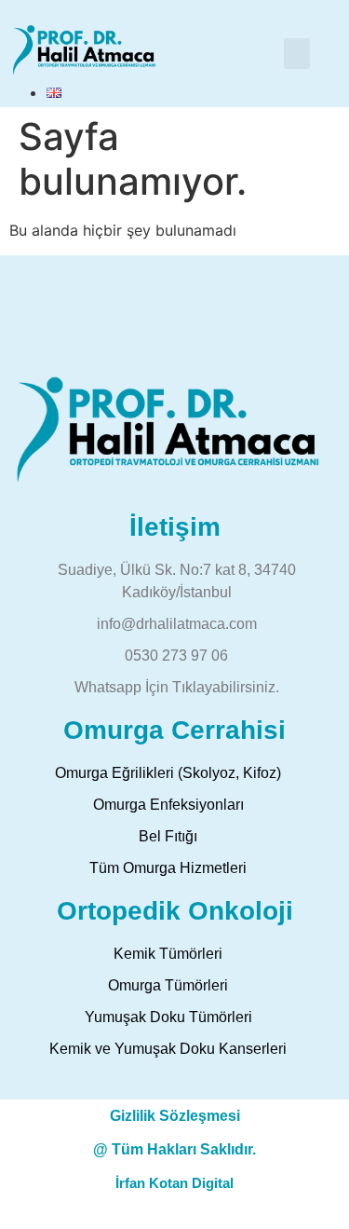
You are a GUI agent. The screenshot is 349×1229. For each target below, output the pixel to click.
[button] (297, 53)
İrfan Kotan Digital (174, 1183)
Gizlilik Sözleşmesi (175, 1116)
